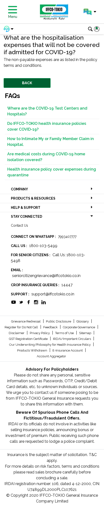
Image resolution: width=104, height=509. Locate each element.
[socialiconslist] (13, 301)
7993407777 (67, 237)
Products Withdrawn (32, 350)
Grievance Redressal (26, 321)
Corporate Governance (79, 327)
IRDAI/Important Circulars (72, 339)
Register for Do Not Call (22, 327)
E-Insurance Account (67, 350)
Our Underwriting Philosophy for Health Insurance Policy (50, 344)
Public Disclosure (59, 321)
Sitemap (85, 333)
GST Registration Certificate (28, 339)
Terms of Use (64, 333)
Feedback (50, 327)
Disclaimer (17, 333)
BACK (27, 83)
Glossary (82, 321)
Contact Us (19, 225)
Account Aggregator (51, 356)
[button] (90, 11)
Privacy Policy (40, 333)
